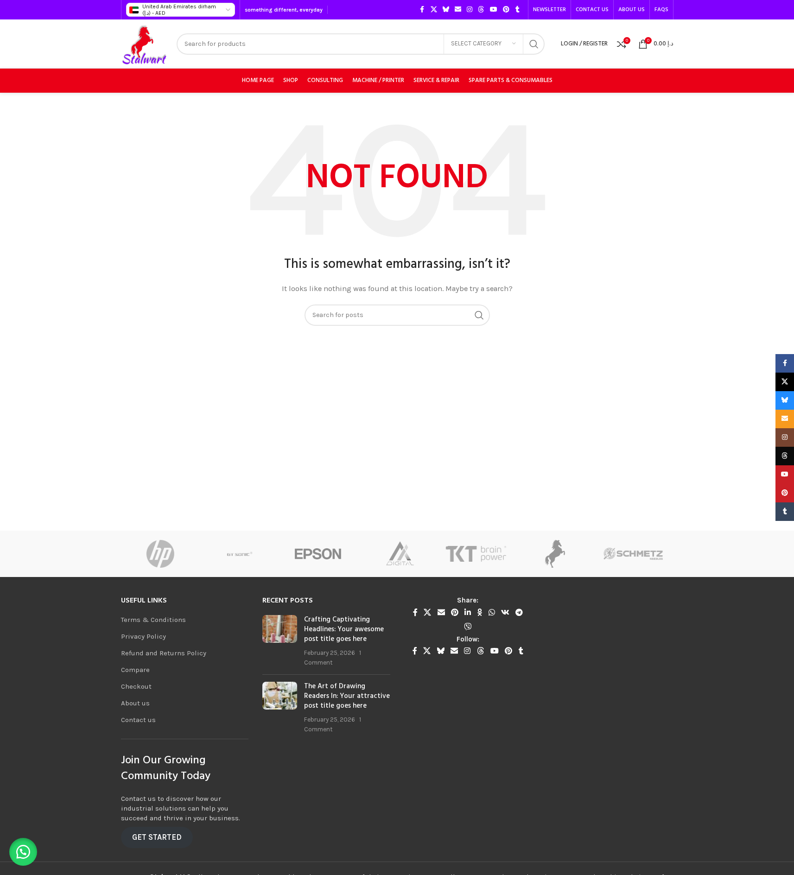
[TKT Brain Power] (439, 554)
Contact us (138, 720)
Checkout (136, 686)
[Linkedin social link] (468, 612)
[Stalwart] (517, 554)
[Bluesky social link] (446, 9)
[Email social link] (458, 9)
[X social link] (434, 9)
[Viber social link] (468, 627)
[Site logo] (144, 43)
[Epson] (280, 554)
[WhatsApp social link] (491, 612)
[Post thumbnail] (279, 641)
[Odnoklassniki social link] (479, 612)
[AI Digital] (360, 554)
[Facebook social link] (422, 9)
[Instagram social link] (469, 9)
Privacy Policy (143, 636)
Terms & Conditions (153, 619)
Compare (135, 670)
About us (135, 703)
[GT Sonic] (202, 554)
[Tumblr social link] (517, 9)
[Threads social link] (481, 9)
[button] (23, 852)
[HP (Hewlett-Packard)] (123, 554)
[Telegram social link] (519, 612)
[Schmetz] (597, 554)
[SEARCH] (534, 44)
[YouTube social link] (493, 9)
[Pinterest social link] (506, 9)
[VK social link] (505, 612)
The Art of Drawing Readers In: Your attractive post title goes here (347, 696)
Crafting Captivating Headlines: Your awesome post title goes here (344, 629)
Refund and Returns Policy (163, 653)
